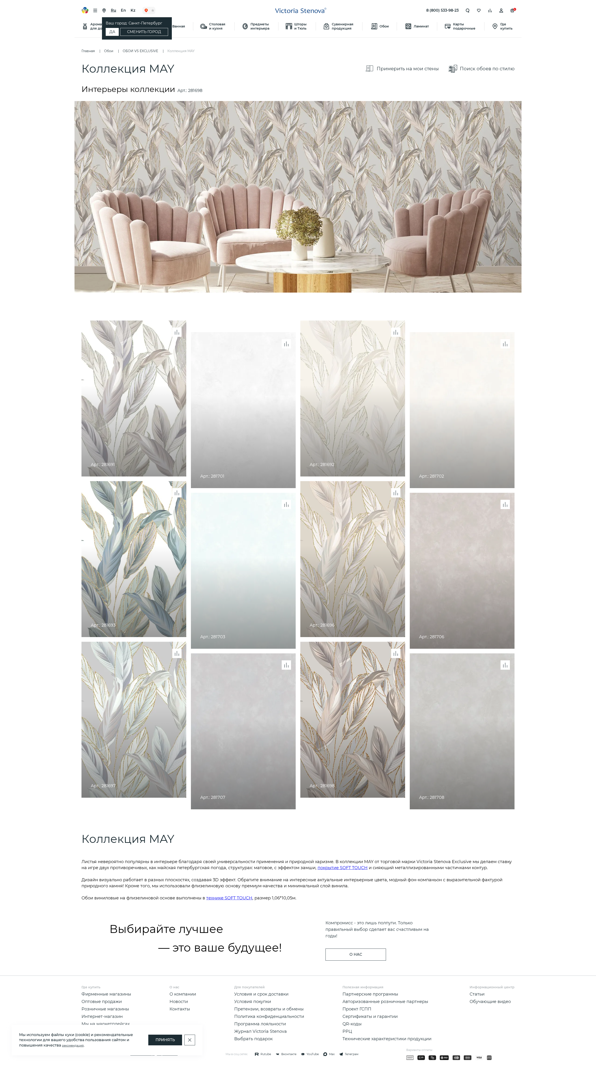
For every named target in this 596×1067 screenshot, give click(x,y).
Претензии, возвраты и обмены (269, 1009)
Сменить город (144, 32)
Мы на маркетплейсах (105, 1023)
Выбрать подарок (253, 1038)
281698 (195, 90)
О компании (182, 994)
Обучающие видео (490, 1001)
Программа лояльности (260, 1023)
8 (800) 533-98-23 (442, 10)
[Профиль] (501, 10)
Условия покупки (252, 1001)
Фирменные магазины (106, 994)
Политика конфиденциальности (269, 1016)
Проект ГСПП (356, 1009)
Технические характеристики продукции (386, 1038)
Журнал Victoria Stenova (260, 1031)
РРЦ (347, 1031)
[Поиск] (468, 10)
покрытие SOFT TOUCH (343, 867)
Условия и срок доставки (261, 994)
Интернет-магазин (102, 1016)
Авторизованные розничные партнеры (385, 1001)
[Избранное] (479, 10)
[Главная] (300, 10)
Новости (178, 1001)
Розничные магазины (105, 1009)
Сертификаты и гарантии (370, 1016)
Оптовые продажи (101, 1001)
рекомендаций (73, 1045)
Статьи (477, 994)
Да (112, 32)
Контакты (179, 1009)
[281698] (298, 197)
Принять (165, 1040)
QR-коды (352, 1023)
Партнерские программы (370, 994)
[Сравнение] (490, 10)
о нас (355, 954)
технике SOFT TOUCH (229, 898)
